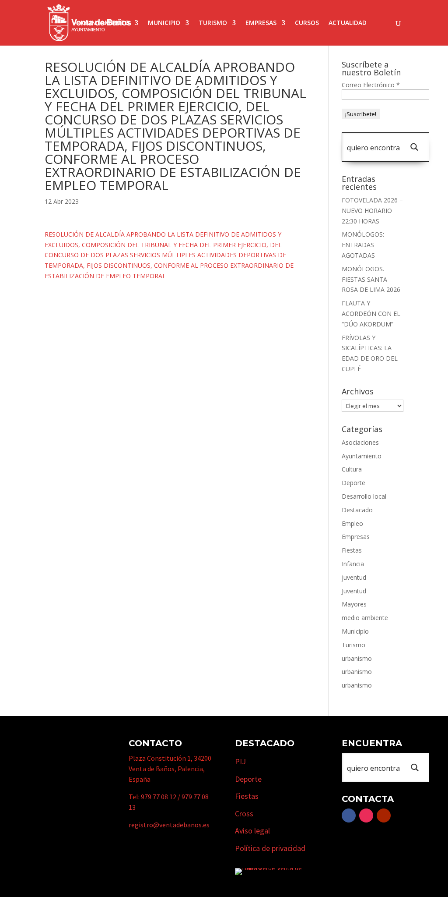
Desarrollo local (364, 496)
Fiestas (352, 550)
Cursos (307, 23)
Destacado (357, 510)
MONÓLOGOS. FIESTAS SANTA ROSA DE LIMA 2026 (371, 279)
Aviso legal (252, 831)
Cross (244, 813)
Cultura (352, 469)
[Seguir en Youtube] (384, 815)
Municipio (164, 23)
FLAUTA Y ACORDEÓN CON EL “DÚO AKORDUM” (371, 313)
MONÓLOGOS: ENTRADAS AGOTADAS (363, 244)
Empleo (352, 523)
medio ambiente (365, 617)
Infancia (353, 564)
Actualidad (348, 23)
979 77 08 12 (158, 796)
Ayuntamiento (105, 23)
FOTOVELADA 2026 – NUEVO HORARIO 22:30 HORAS (372, 210)
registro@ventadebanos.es (169, 824)
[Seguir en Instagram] (366, 815)
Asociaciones (360, 442)
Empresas (260, 23)
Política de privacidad (270, 848)
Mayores (354, 604)
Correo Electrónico (371, 85)
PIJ (240, 761)
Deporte (353, 483)
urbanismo (357, 658)
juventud (354, 577)
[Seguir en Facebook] (349, 815)
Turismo (213, 23)
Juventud (354, 591)
